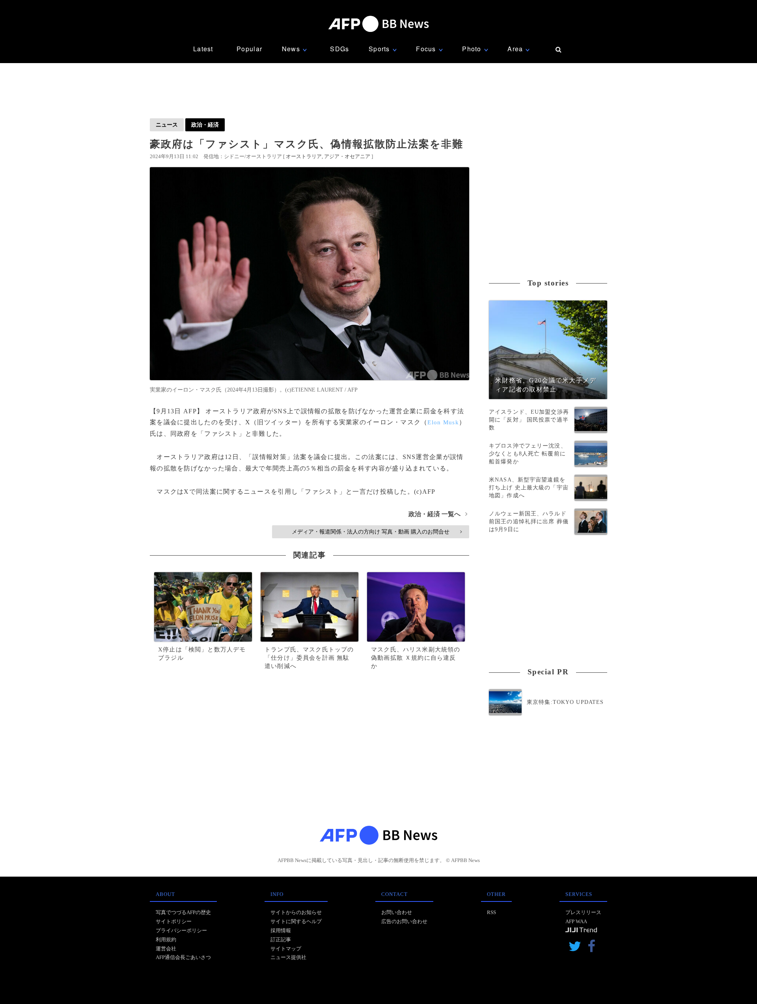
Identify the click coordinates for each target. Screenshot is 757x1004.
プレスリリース (583, 912)
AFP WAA (576, 921)
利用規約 (166, 939)
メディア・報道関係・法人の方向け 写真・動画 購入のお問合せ (377, 531)
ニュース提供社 (288, 957)
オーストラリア (304, 156)
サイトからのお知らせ (296, 912)
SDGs (339, 48)
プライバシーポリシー (181, 930)
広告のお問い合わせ (404, 921)
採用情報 (280, 930)
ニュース (167, 124)
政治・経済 (205, 124)
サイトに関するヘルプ (296, 921)
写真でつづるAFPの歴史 (183, 912)
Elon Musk (443, 422)
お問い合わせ (396, 912)
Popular (249, 48)
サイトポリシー (174, 921)
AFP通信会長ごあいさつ (183, 957)
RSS (491, 912)
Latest (203, 48)
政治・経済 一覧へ (437, 514)
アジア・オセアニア (347, 156)
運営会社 (166, 949)
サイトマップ (285, 949)
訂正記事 (280, 939)
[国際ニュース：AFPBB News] (378, 24)
